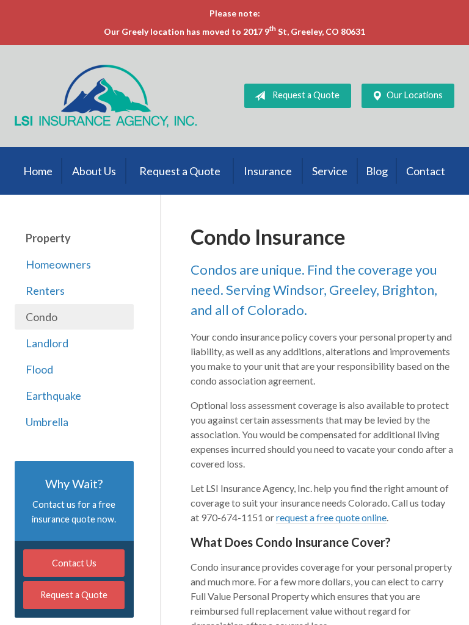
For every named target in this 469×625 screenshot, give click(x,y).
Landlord (47, 343)
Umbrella (47, 421)
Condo (41, 316)
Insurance (268, 171)
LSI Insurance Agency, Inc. (106, 96)
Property (48, 238)
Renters (45, 290)
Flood (39, 369)
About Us (94, 171)
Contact (425, 171)
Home (38, 171)
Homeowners (58, 264)
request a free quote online (331, 517)
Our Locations (415, 95)
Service (329, 171)
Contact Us (74, 563)
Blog (377, 171)
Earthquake (53, 395)
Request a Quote (306, 95)
